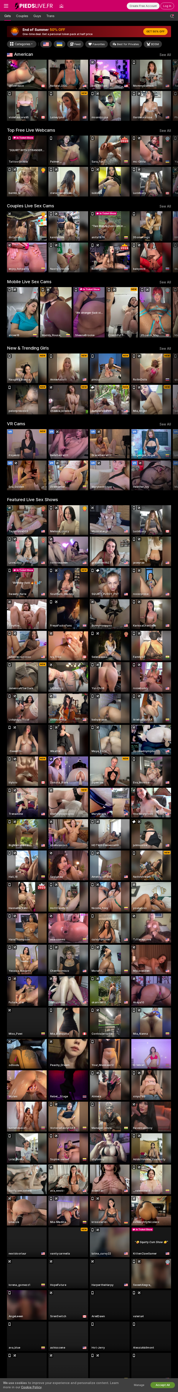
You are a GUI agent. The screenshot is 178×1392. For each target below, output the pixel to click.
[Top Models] (61, 6)
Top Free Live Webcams (31, 130)
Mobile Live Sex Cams (29, 281)
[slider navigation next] (169, 90)
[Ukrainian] (59, 44)
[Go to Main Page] (34, 6)
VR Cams (16, 423)
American (23, 54)
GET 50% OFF (155, 31)
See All (165, 55)
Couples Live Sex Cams (30, 205)
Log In (167, 6)
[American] (46, 44)
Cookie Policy (31, 1387)
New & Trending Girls (28, 348)
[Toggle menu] (6, 6)
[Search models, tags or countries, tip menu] (172, 16)
